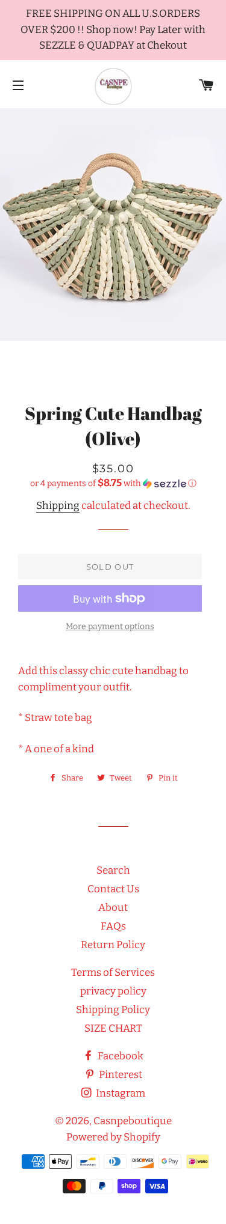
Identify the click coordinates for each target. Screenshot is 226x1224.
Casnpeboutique (132, 1121)
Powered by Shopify (113, 1137)
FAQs (113, 926)
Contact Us (113, 889)
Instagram (119, 1093)
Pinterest (119, 1074)
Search (113, 870)
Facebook (119, 1056)
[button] (113, 483)
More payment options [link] (110, 626)
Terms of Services (113, 972)
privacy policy (113, 991)
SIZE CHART (113, 1028)
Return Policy (113, 945)
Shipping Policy (113, 1009)
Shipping (58, 505)
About (113, 907)
